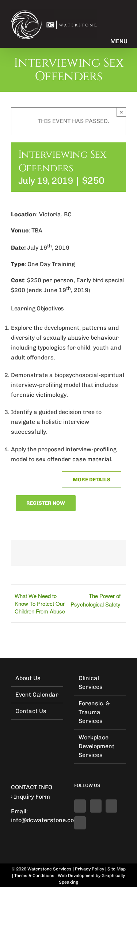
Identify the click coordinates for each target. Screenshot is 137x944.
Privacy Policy (89, 869)
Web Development (76, 875)
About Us (28, 678)
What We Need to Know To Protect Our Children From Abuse (40, 603)
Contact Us (30, 711)
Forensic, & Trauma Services (94, 712)
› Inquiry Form (30, 796)
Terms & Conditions (34, 875)
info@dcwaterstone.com (45, 820)
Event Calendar (36, 694)
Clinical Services (91, 682)
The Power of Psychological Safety (96, 600)
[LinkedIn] (96, 806)
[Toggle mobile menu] (119, 34)
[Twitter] (111, 806)
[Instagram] (80, 822)
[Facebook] (80, 806)
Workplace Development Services (96, 746)
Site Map (116, 869)
